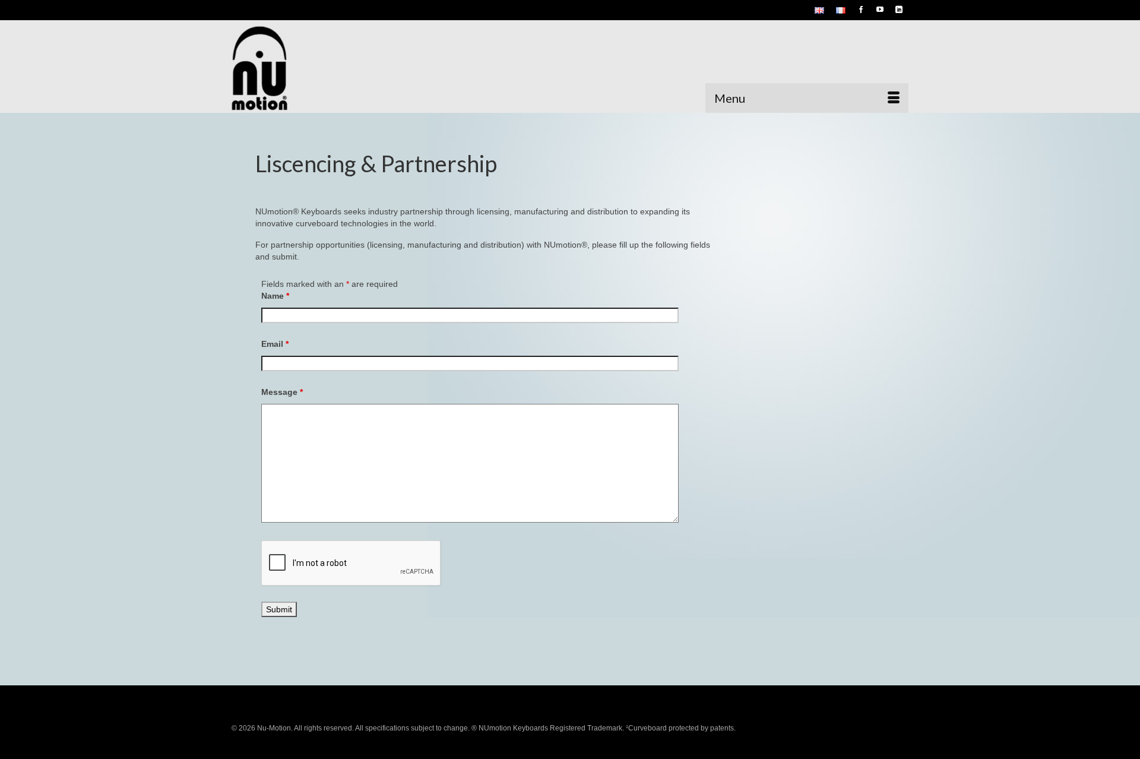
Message (282, 392)
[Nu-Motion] (338, 69)
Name (275, 296)
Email (275, 344)
